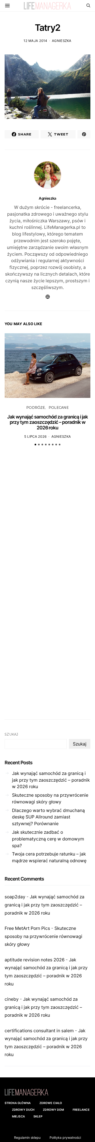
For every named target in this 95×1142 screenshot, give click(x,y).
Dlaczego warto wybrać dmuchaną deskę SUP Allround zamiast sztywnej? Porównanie (48, 817)
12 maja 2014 (35, 41)
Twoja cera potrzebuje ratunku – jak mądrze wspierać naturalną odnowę (49, 857)
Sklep (38, 1116)
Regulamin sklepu (27, 1137)
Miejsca (18, 1116)
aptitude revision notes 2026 (35, 960)
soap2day (15, 897)
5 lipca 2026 (35, 436)
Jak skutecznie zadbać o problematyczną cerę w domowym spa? (48, 838)
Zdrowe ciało (50, 1103)
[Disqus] (47, 521)
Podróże (35, 408)
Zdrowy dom (53, 1109)
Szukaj (11, 734)
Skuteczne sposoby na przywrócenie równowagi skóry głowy (50, 798)
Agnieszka (61, 41)
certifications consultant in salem (39, 1030)
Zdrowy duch (23, 1109)
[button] (35, 444)
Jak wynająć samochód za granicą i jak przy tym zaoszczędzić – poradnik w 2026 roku (47, 422)
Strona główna (18, 1103)
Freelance (81, 1109)
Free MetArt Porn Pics (27, 928)
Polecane (59, 408)
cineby (12, 999)
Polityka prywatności (65, 1137)
